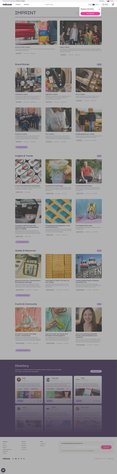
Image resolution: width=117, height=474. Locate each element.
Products (18, 4)
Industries (26, 4)
